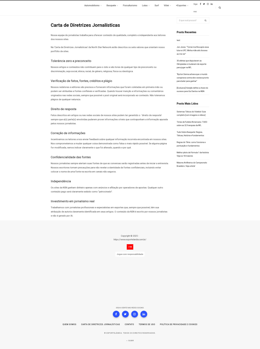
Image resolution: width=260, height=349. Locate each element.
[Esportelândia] (64, 8)
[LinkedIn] (143, 314)
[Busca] (218, 8)
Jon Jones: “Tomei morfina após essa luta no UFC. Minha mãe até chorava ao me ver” (193, 50)
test (178, 40)
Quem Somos (70, 324)
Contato (129, 324)
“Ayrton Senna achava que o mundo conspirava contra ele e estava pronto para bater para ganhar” (193, 77)
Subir (131, 341)
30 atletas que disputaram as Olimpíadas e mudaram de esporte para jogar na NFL (191, 64)
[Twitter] (125, 314)
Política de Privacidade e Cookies (179, 324)
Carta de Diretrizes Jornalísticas (100, 324)
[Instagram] (134, 314)
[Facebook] (116, 314)
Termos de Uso (147, 324)
